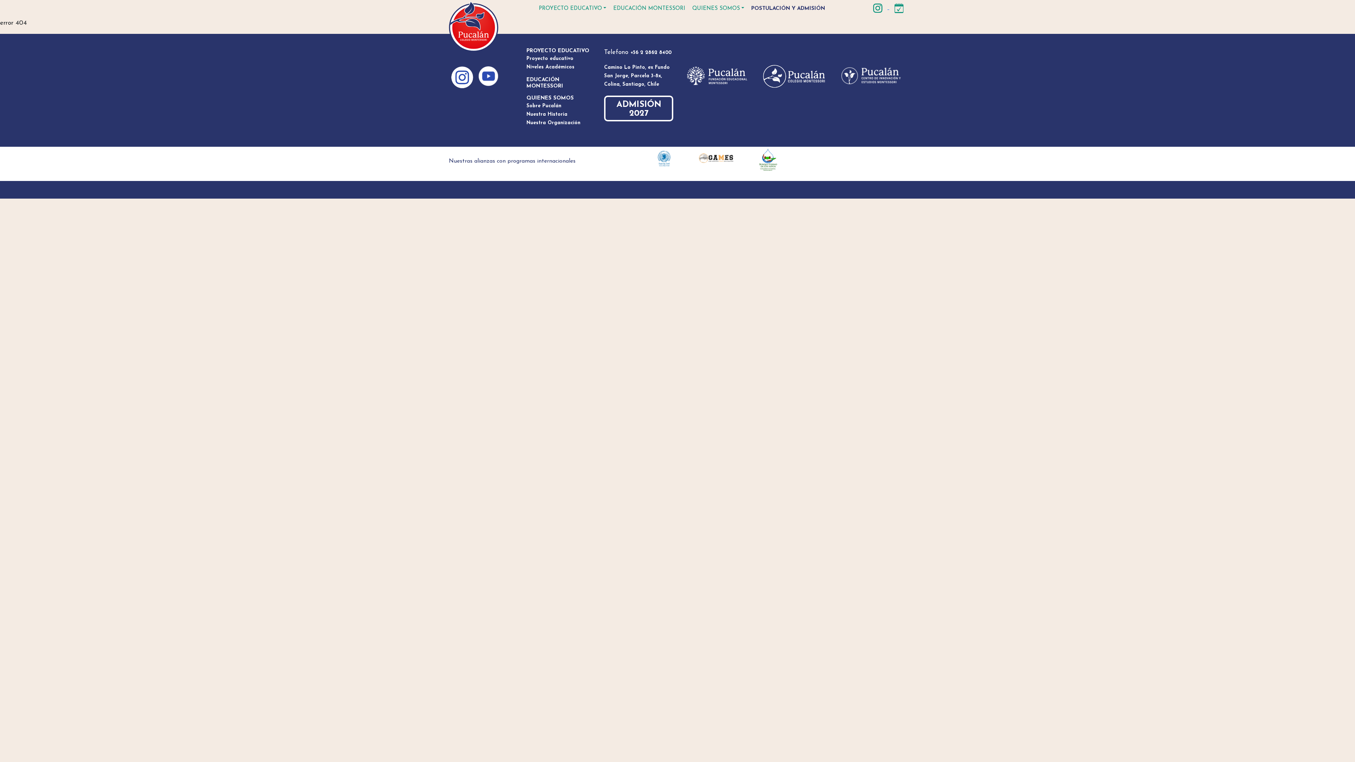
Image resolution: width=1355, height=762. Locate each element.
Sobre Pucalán (543, 106)
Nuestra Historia (546, 114)
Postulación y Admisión (788, 8)
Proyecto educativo (570, 8)
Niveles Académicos (550, 67)
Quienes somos (716, 8)
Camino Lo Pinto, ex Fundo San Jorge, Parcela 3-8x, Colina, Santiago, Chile (637, 76)
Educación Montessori (649, 8)
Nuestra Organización (553, 123)
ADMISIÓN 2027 (638, 109)
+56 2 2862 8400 (651, 52)
